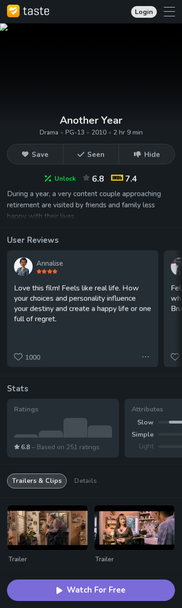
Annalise (49, 263)
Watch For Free (96, 590)
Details (85, 480)
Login (144, 11)
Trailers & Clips (37, 480)
